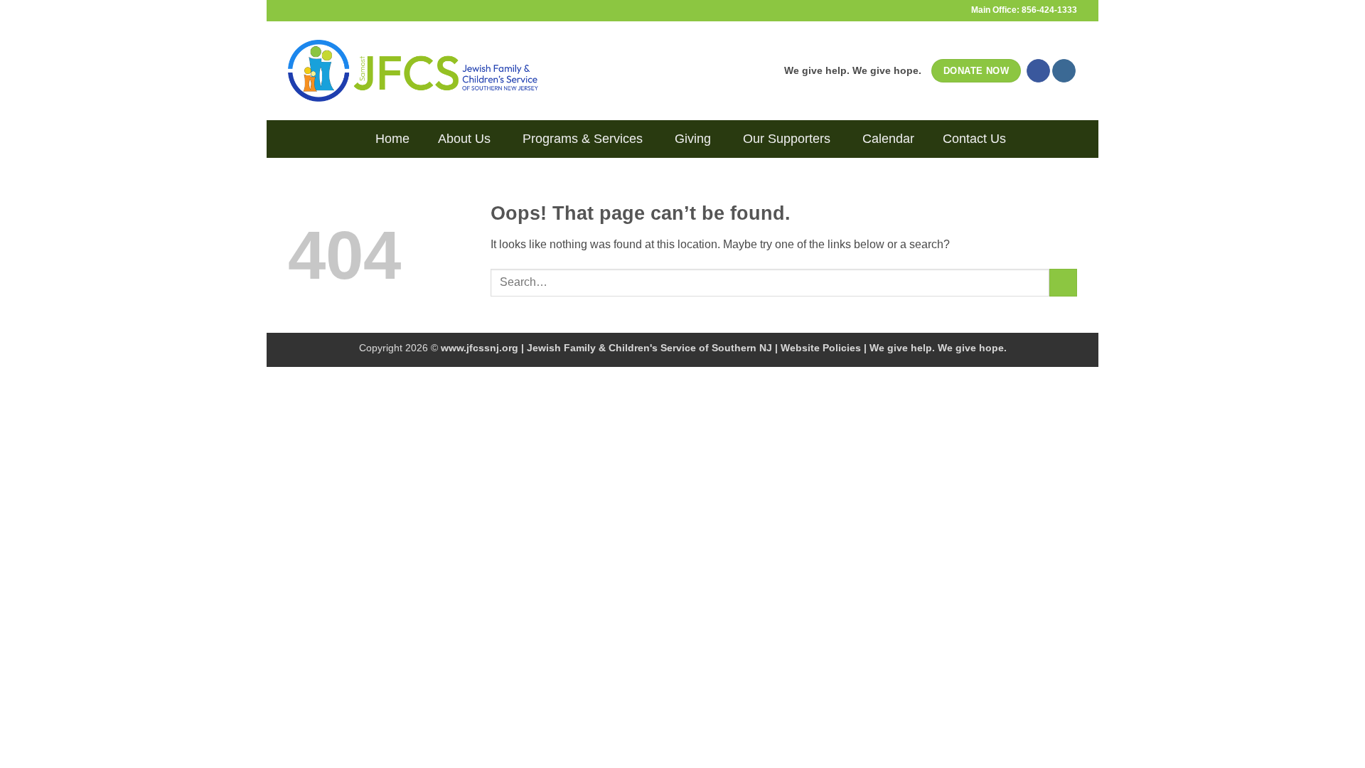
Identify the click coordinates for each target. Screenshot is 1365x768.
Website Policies (821, 347)
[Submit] (1063, 283)
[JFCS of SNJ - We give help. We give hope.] (413, 70)
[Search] (350, 138)
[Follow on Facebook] (1038, 71)
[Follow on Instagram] (1064, 71)
